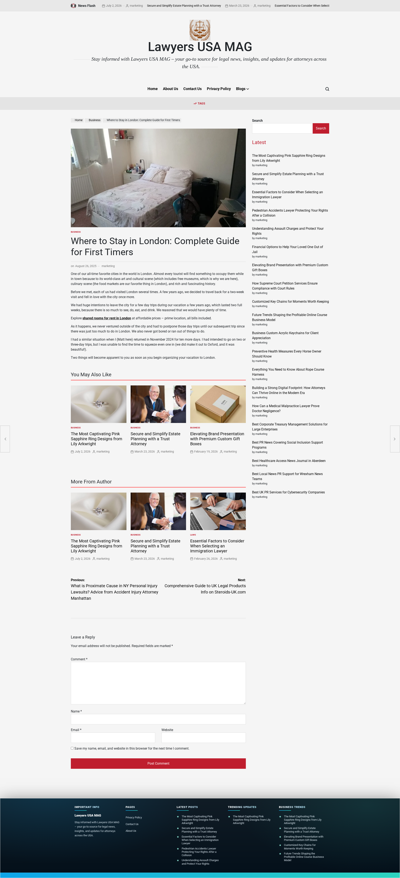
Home (153, 89)
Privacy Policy (219, 89)
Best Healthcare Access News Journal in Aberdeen (289, 461)
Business (76, 232)
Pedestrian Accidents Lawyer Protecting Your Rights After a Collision (199, 852)
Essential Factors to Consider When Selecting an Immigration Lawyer (295, 5)
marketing (113, 5)
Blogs (240, 89)
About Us (170, 89)
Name (76, 711)
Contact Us (192, 89)
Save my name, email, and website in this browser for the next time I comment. (131, 748)
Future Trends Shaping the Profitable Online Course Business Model (304, 857)
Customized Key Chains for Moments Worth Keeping (290, 302)
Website (167, 730)
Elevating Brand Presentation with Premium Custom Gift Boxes (217, 438)
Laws (193, 535)
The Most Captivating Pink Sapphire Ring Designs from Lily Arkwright (96, 438)
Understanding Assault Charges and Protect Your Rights (200, 862)
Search (257, 121)
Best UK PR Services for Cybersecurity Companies (288, 492)
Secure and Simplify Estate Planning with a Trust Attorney (161, 5)
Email (76, 730)
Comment (79, 659)
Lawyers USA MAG (200, 47)
